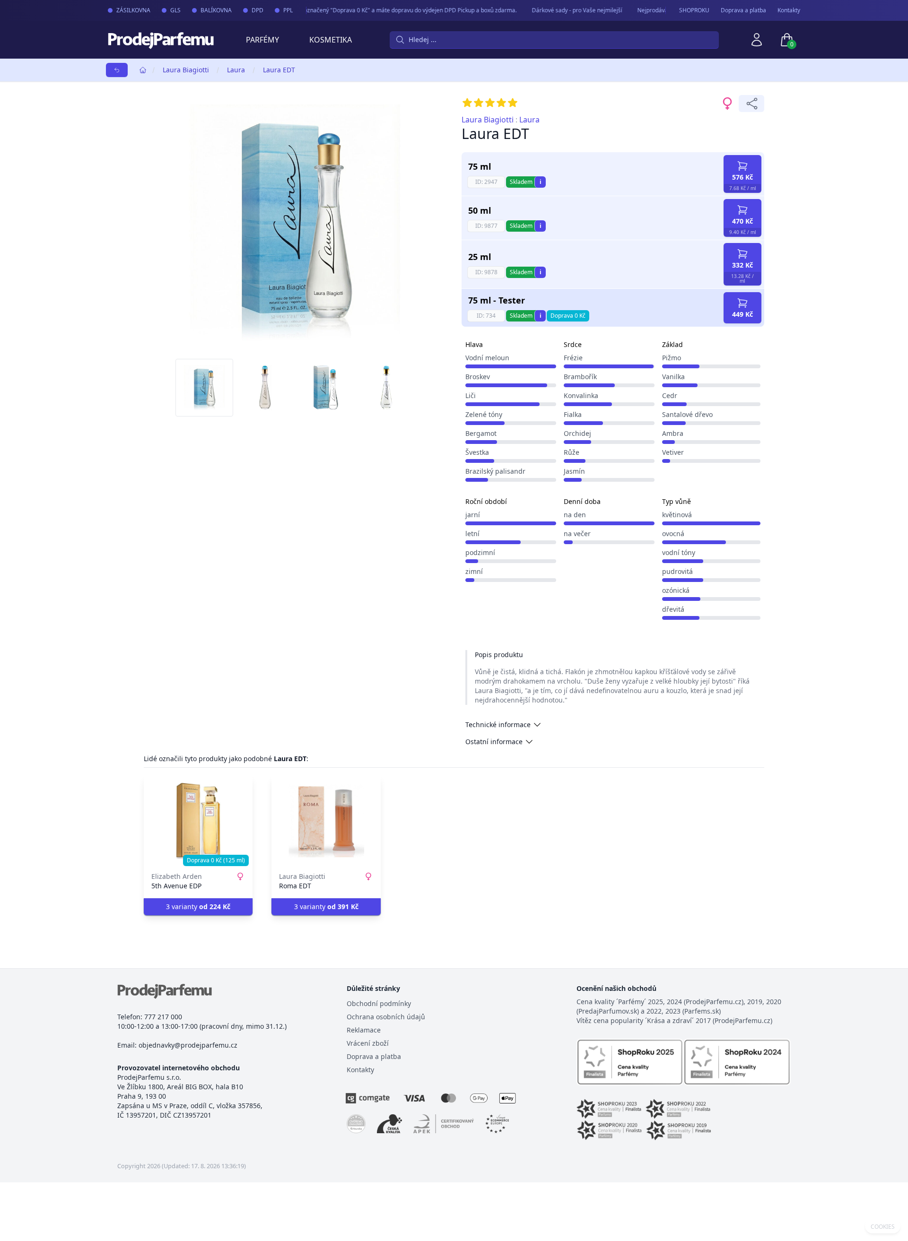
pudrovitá (677, 571)
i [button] (540, 182)
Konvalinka (581, 395)
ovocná (673, 533)
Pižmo (671, 357)
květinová (677, 514)
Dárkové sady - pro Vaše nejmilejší (568, 10)
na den (575, 514)
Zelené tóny (483, 414)
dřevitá (673, 609)
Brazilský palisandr (495, 471)
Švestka (477, 452)
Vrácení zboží (368, 1043)
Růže (571, 452)
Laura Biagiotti (186, 69)
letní (472, 533)
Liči (470, 395)
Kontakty (788, 10)
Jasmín (574, 471)
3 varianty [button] (198, 906)
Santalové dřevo (687, 414)
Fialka (573, 414)
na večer (577, 533)
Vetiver (673, 452)
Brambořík (580, 376)
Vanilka (673, 376)
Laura (236, 69)
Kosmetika (330, 40)
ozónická (676, 590)
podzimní (480, 552)
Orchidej (577, 433)
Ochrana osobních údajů (386, 1016)
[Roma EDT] (326, 821)
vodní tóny (678, 552)
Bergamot (481, 433)
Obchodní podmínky (379, 1003)
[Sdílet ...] (751, 103)
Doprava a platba (743, 10)
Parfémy (262, 40)
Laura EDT (279, 69)
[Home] (142, 70)
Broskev (477, 376)
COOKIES (883, 1227)
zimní (474, 571)
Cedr (669, 395)
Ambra (672, 433)
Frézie (573, 357)
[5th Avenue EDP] (198, 821)
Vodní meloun (487, 357)
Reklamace (364, 1029)
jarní (472, 514)
